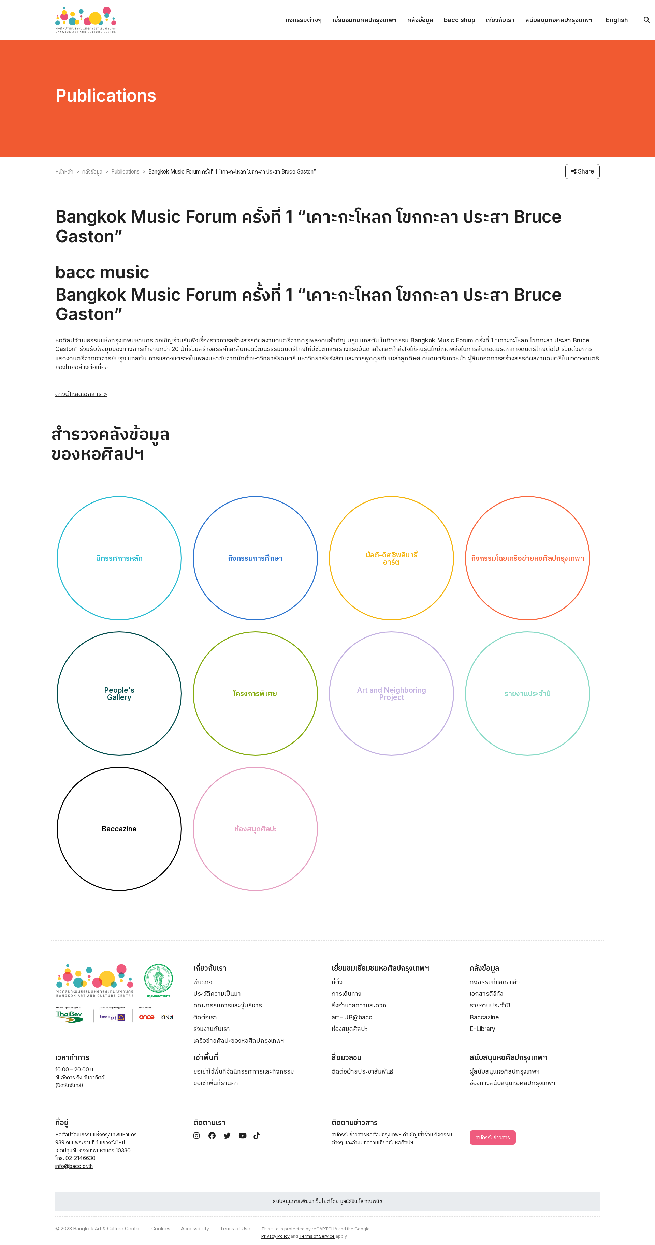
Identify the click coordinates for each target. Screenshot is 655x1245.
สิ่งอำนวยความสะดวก (359, 1005)
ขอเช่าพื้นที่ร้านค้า (215, 1082)
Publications (125, 171)
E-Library (482, 1028)
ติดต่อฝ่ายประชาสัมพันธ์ (362, 1071)
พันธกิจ (202, 982)
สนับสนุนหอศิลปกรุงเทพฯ (559, 20)
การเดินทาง (346, 993)
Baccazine (484, 1017)
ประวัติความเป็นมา (217, 993)
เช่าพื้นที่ (205, 1057)
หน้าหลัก (64, 171)
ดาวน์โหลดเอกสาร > (81, 393)
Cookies (160, 1228)
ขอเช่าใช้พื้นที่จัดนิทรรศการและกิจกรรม (243, 1071)
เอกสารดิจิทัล (487, 993)
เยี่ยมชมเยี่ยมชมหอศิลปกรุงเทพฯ (380, 968)
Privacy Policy (275, 1236)
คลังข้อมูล (420, 20)
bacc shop (459, 20)
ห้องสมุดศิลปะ (349, 1028)
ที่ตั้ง (337, 982)
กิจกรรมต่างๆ (304, 20)
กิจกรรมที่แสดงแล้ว (495, 982)
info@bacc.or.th (74, 1166)
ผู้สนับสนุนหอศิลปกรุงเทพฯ (505, 1071)
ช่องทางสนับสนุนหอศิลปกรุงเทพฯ (512, 1082)
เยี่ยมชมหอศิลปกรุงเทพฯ (364, 20)
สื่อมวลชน (347, 1057)
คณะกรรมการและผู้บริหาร (227, 1005)
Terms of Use (235, 1228)
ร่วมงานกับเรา (211, 1028)
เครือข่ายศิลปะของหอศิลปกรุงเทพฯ (238, 1040)
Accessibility (195, 1228)
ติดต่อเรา (205, 1017)
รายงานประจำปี (490, 1005)
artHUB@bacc (352, 1017)
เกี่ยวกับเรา (500, 20)
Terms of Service (317, 1236)
